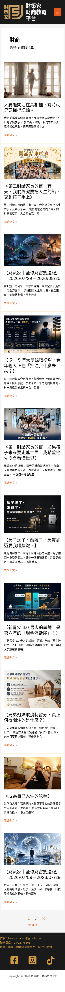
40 (43, 918)
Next (33, 925)
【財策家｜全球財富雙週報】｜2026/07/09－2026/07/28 (32, 874)
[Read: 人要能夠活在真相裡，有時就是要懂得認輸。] (32, 79)
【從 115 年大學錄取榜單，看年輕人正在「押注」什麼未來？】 (32, 365)
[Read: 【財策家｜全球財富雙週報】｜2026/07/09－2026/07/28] (32, 849)
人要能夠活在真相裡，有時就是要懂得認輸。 (32, 107)
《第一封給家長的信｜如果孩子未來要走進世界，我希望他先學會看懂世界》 (32, 452)
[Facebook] (14, 960)
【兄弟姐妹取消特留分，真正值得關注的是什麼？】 (32, 717)
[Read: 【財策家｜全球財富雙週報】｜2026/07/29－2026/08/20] (32, 250)
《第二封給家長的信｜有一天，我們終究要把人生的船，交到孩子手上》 (32, 191)
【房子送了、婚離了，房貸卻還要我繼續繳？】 (32, 542)
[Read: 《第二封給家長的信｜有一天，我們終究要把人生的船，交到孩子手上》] (32, 163)
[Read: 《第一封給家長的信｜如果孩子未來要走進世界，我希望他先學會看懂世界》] (32, 424)
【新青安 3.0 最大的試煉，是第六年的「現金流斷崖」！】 (32, 630)
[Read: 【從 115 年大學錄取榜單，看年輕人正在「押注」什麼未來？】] (32, 334)
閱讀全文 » (10, 135)
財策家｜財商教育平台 (36, 12)
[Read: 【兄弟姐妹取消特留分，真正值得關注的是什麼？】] (32, 689)
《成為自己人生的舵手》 (28, 796)
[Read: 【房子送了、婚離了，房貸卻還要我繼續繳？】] (32, 514)
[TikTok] (50, 960)
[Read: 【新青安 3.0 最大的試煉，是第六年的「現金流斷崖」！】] (32, 601)
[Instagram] (32, 960)
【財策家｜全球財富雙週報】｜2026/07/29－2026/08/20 (32, 275)
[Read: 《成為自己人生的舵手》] (32, 773)
